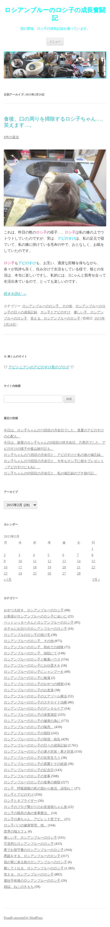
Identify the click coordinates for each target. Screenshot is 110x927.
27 (64, 573)
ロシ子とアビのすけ (55, 312)
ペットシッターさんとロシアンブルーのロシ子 (39, 622)
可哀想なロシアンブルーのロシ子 (29, 844)
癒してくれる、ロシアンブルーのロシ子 (34, 868)
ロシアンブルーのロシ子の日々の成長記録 (35, 745)
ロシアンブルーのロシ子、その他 (47, 306)
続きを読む (15, 294)
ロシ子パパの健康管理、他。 (25, 825)
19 (49, 567)
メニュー (55, 41)
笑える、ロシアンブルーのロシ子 (55, 318)
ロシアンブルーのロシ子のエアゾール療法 (35, 696)
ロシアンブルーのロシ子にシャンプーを (34, 672)
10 (20, 561)
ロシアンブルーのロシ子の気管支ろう (32, 758)
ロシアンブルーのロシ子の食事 (27, 776)
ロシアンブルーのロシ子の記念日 (29, 770)
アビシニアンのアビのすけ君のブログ (38, 367)
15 (93, 561)
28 (79, 573)
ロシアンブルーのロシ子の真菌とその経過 (35, 764)
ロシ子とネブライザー (20, 801)
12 (49, 561)
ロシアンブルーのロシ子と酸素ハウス (32, 659)
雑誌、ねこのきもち (19, 887)
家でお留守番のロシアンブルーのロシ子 (34, 850)
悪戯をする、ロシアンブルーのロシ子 (32, 856)
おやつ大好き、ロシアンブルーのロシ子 (34, 610)
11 (35, 561)
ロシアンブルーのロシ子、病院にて (30, 653)
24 (20, 573)
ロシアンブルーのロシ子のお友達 (29, 690)
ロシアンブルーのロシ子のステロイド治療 (35, 702)
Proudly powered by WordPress (23, 918)
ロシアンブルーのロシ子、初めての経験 (34, 647)
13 (64, 561)
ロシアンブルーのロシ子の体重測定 (30, 715)
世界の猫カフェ (15, 831)
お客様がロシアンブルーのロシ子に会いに (35, 616)
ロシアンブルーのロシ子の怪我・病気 (32, 739)
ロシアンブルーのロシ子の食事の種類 (32, 782)
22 (93, 567)
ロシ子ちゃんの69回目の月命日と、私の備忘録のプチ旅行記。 (50, 473)
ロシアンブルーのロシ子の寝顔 (27, 733)
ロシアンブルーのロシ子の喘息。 (29, 727)
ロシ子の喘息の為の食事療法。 (27, 813)
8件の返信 (11, 137)
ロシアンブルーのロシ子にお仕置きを (32, 665)
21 (79, 567)
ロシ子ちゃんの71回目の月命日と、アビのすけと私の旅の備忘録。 (54, 455)
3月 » (96, 579)
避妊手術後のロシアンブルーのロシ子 (32, 880)
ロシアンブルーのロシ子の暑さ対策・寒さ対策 (39, 751)
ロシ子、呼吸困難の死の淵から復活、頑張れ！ (39, 788)
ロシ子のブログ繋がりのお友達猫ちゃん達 (35, 807)
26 (49, 573)
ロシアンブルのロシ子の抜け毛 (27, 635)
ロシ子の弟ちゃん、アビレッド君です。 (34, 819)
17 (20, 567)
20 (64, 567)
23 (5, 573)
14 (79, 561)
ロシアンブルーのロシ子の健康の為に (32, 721)
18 (35, 567)
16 (5, 567)
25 (35, 573)
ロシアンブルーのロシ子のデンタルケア (34, 708)
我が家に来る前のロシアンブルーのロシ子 (35, 862)
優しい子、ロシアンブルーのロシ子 (30, 837)
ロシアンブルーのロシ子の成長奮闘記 (55, 14)
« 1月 (8, 579)
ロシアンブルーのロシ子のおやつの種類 (34, 684)
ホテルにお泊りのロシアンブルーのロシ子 (35, 629)
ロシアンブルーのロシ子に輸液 (27, 678)
